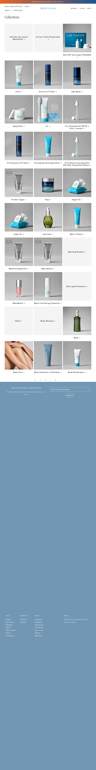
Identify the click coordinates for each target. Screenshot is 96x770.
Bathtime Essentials (18, 268)
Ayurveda (47, 234)
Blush (17, 321)
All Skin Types (17, 199)
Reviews (23, 622)
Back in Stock (76, 234)
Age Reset (76, 91)
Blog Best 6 (18, 303)
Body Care (17, 372)
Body (76, 338)
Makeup (37, 633)
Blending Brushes (76, 252)
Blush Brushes (47, 321)
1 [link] (35, 380)
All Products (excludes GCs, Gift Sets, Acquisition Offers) (76, 164)
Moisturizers (39, 625)
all (47, 126)
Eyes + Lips (39, 630)
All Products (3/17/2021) (18, 163)
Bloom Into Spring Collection (47, 303)
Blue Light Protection (76, 286)
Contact (8, 619)
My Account (10, 622)
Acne (17, 91)
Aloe (47, 199)
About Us (23, 619)
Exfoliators (39, 622)
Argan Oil (76, 199)
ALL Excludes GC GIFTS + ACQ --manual (77, 127)
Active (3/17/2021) (47, 91)
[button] (28, 6)
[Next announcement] (91, 2)
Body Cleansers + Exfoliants (47, 372)
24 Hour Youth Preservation (48, 37)
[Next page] (61, 380)
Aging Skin (18, 126)
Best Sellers (47, 268)
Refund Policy (11, 630)
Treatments (39, 627)
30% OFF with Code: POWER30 (77, 55)
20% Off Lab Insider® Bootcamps (19, 38)
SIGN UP (69, 395)
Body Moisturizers (76, 372)
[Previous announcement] (5, 2)
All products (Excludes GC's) (47, 163)
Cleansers (38, 619)
